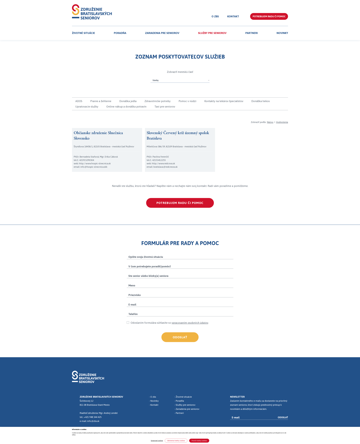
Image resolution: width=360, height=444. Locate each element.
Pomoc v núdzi (187, 101)
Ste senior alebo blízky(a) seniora (148, 275)
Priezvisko (134, 294)
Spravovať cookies (157, 440)
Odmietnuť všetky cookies (176, 440)
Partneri (251, 32)
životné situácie (83, 32)
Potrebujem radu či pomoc (179, 203)
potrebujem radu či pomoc (269, 16)
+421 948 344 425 (92, 417)
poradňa (120, 32)
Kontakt (233, 16)
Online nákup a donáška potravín (126, 106)
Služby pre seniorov (212, 32)
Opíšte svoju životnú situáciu (145, 256)
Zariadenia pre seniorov (162, 32)
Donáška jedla (127, 101)
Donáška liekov (260, 101)
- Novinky (154, 400)
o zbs (215, 16)
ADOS (78, 101)
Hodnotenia (282, 122)
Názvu (270, 122)
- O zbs (152, 396)
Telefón (133, 314)
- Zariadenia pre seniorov (186, 409)
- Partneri (179, 413)
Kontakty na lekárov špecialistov (223, 101)
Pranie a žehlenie (100, 101)
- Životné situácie (183, 396)
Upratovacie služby (86, 106)
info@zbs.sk (93, 421)
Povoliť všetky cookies (199, 440)
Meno (131, 285)
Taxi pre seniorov (164, 106)
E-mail (132, 304)
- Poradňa (179, 400)
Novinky (282, 32)
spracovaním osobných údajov (190, 322)
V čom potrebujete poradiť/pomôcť (149, 266)
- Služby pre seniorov (184, 404)
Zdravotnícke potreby (158, 101)
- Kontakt (153, 404)
